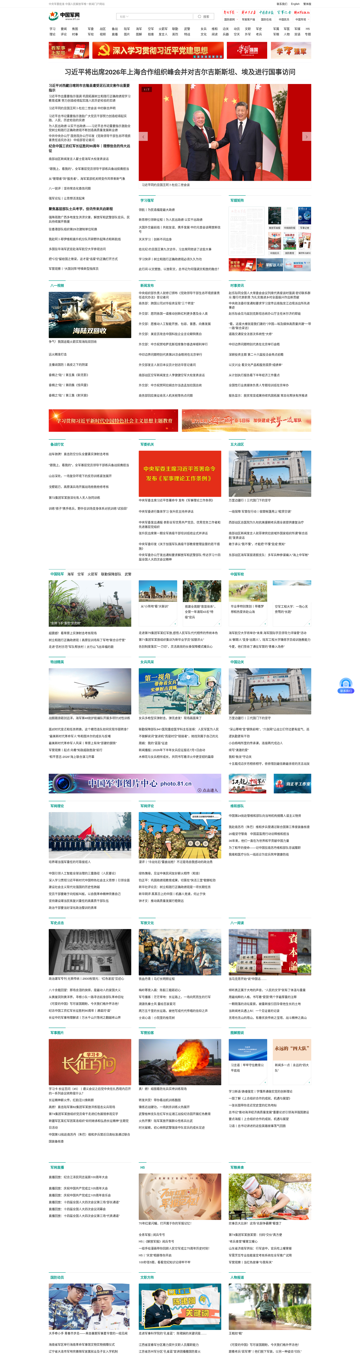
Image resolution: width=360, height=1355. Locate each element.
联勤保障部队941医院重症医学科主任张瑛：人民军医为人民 (179, 729)
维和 (215, 29)
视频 (103, 34)
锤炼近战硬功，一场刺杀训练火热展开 (164, 1107)
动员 (237, 29)
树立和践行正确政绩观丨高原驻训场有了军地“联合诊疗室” (87, 640)
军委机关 (147, 444)
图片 (127, 34)
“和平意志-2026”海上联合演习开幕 (71, 756)
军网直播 (57, 1186)
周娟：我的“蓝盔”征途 (153, 743)
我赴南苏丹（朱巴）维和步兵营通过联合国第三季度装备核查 (269, 873)
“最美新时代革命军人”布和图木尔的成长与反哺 (80, 736)
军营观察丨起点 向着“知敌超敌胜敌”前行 (75, 750)
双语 (297, 34)
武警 (187, 29)
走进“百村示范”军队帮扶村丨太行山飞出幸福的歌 (81, 646)
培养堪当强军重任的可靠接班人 (70, 862)
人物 (287, 34)
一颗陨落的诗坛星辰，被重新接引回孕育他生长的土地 (265, 1004)
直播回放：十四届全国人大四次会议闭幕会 (77, 1274)
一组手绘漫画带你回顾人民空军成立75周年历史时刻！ (175, 1267)
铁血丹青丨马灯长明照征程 (157, 979)
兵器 (226, 34)
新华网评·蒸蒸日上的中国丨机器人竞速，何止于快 (172, 894)
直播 (115, 34)
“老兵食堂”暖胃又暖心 (243, 1260)
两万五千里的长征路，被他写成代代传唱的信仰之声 (173, 1011)
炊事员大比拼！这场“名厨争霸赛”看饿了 (255, 1242)
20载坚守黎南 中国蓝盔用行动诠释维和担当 (259, 880)
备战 (115, 29)
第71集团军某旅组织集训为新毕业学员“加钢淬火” (171, 639)
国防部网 (229, 19)
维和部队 (237, 805)
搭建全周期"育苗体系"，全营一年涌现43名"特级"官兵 (201, 611)
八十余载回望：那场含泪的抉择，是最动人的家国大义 (85, 990)
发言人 (163, 34)
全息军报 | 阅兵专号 (152, 1254)
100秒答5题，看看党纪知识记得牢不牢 (164, 1281)
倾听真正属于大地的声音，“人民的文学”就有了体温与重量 (267, 990)
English (295, 4)
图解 (139, 34)
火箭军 (163, 29)
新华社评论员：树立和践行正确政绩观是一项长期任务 (175, 887)
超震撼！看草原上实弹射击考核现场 (73, 633)
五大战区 (237, 444)
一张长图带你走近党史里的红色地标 (253, 1105)
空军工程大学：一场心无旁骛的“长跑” (291, 609)
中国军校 (237, 574)
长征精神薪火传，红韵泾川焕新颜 (71, 1100)
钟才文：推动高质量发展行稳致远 (161, 901)
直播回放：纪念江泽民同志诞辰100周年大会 (78, 1242)
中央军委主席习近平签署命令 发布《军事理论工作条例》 (176, 500)
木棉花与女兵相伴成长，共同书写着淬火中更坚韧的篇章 (176, 756)
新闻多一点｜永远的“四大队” (292, 1068)
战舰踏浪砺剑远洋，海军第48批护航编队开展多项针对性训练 (89, 718)
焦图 (75, 29)
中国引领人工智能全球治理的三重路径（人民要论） (83, 873)
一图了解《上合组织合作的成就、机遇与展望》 (260, 1098)
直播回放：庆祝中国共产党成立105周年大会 (78, 1254)
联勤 (175, 29)
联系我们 (282, 4)
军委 (91, 29)
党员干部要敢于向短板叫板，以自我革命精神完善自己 (85, 894)
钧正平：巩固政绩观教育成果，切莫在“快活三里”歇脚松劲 (177, 880)
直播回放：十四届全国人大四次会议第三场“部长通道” (84, 1267)
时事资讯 (237, 285)
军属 (276, 29)
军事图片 (57, 1032)
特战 (187, 34)
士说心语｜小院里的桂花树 (157, 1017)
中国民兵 (284, 19)
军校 (91, 34)
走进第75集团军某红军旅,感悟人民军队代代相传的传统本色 (178, 633)
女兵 (204, 29)
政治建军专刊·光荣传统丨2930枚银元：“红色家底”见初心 (86, 978)
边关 (226, 29)
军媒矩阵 (237, 200)
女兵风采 (147, 661)
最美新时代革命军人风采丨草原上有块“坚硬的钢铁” (83, 743)
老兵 (259, 34)
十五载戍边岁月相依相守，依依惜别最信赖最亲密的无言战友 (269, 763)
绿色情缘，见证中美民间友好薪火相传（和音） (170, 873)
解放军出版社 (303, 12)
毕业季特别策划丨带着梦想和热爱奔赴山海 (247, 609)
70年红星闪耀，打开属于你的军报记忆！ (166, 1242)
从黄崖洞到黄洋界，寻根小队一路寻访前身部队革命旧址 (86, 997)
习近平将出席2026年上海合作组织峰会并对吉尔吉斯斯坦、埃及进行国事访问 (180, 71)
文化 (204, 34)
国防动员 (57, 1296)
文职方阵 (147, 1296)
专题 (308, 34)
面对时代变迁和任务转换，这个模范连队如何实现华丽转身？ (89, 729)
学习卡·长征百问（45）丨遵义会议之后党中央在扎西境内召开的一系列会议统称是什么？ (90, 1091)
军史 (259, 29)
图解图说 (237, 1032)
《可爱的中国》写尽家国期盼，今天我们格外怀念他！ (85, 1003)
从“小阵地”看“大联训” (155, 606)
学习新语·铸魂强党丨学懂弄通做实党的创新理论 (260, 1091)
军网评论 (147, 805)
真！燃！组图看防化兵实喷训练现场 (163, 1089)
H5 (308, 29)
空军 (151, 29)
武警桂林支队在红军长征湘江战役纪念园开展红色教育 (175, 1114)
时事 (75, 34)
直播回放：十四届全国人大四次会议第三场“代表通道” (84, 1281)
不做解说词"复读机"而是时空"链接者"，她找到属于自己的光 (178, 736)
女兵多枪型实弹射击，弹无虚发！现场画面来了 (170, 718)
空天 (237, 34)
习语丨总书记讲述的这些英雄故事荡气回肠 (257, 1126)
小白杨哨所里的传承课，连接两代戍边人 (256, 743)
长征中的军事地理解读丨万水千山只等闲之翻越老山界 (85, 1017)
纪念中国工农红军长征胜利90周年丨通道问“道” (80, 1010)
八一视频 (57, 285)
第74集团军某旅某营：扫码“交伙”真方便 (255, 1254)
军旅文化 (147, 922)
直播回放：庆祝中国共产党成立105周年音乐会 (80, 1260)
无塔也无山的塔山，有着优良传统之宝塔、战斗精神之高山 (268, 1017)
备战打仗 (57, 444)
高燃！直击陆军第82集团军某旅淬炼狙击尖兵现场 (82, 1107)
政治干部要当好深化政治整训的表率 (73, 907)
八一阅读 (237, 922)
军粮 (276, 34)
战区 (103, 29)
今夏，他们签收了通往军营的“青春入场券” (257, 646)
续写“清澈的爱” (239, 750)
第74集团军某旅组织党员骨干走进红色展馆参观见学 (83, 1114)
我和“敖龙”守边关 (240, 756)
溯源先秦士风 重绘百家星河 (157, 1004)
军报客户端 (248, 19)
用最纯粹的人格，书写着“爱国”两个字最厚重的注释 (263, 997)
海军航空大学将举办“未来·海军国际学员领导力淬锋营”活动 (267, 633)
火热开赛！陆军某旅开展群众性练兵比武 (166, 1121)
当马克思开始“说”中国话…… (248, 979)
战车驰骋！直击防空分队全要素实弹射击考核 (79, 500)
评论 (64, 34)
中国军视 (301, 19)
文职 (248, 29)
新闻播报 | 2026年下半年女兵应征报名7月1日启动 (172, 750)
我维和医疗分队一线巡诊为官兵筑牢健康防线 (259, 901)
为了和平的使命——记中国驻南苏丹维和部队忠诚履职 (265, 894)
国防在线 (266, 19)
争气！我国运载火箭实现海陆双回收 (73, 341)
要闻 (64, 29)
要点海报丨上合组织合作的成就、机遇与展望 (259, 1119)
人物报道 (237, 1296)
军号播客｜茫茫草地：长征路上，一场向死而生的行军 (175, 997)
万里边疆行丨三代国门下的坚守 (250, 500)
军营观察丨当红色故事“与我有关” (251, 1281)
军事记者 (285, 12)
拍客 (151, 34)
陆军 (127, 29)
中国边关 (237, 661)
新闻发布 (147, 285)
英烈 (175, 34)
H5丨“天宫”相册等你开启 (155, 1274)
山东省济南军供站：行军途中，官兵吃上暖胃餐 (260, 1267)
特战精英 (57, 661)
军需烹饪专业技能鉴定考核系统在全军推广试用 (260, 1274)
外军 (248, 34)
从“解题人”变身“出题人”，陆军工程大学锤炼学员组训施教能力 (269, 639)
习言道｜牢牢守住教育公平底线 (247, 1068)
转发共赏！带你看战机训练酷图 (160, 1100)
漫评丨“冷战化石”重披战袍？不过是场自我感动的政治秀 (176, 862)
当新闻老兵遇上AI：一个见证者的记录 (254, 1011)
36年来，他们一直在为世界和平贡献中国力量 (259, 887)
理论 (53, 34)
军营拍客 (147, 1032)
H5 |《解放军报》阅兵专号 (156, 1260)
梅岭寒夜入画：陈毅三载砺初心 (160, 990)
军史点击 (57, 922)
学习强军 (147, 200)
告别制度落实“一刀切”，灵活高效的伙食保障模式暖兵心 (176, 646)
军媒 (297, 29)
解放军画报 (249, 12)
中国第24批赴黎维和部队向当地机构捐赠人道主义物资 (265, 862)
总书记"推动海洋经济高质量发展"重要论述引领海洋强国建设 (269, 1112)
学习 (53, 29)
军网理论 (57, 805)
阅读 (215, 34)
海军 (139, 29)
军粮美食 (237, 1186)
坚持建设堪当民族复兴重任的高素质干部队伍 (79, 901)
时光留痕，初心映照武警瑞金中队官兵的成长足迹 (172, 1127)
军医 (287, 29)
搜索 (205, 16)
